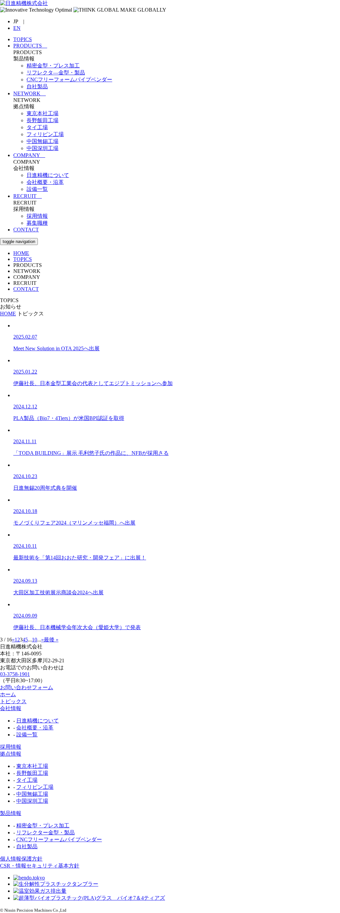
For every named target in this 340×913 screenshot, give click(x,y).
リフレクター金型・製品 (45, 832)
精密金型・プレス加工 (42, 825)
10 (34, 639)
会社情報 (10, 708)
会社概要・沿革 (34, 727)
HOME (21, 253)
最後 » (51, 639)
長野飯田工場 (32, 773)
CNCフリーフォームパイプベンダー (59, 839)
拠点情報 (10, 754)
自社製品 (27, 846)
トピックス (13, 701)
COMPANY (29, 155)
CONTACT (26, 229)
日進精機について (37, 720)
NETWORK (29, 93)
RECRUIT (27, 196)
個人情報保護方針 (21, 859)
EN (17, 28)
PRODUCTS (30, 45)
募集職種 (37, 223)
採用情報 (37, 216)
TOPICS (22, 39)
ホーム (8, 694)
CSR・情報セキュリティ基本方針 (39, 866)
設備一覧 (27, 734)
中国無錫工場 (32, 794)
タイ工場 (27, 780)
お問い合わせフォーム (26, 687)
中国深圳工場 (32, 801)
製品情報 (10, 813)
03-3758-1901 (15, 674)
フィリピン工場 (34, 787)
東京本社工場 (32, 766)
